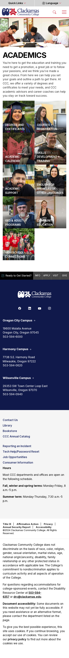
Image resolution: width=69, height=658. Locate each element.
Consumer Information (18, 462)
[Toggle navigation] (64, 11)
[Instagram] (49, 308)
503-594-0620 (12, 365)
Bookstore (10, 431)
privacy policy (17, 639)
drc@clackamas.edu (27, 596)
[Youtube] (39, 308)
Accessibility (44, 527)
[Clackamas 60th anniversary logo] (34, 295)
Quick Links (16, 3)
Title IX (7, 524)
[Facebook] (20, 308)
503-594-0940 (13, 394)
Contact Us (10, 420)
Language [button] (52, 3)
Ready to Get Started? (18, 275)
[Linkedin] (29, 308)
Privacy (48, 524)
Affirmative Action (28, 524)
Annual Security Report (16, 527)
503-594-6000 (13, 336)
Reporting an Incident (17, 446)
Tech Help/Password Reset (21, 451)
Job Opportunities (15, 457)
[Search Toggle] (54, 11)
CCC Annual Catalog (16, 436)
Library (7, 425)
